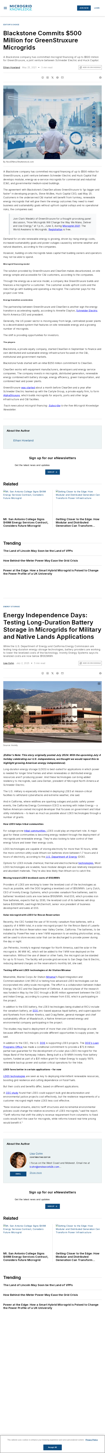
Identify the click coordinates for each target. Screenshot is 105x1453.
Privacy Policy (92, 1440)
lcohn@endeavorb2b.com (44, 1166)
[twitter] (52, 77)
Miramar (51, 976)
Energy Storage (11, 607)
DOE (42, 1043)
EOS (36, 1010)
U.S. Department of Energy (61, 856)
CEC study (12, 1092)
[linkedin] (47, 77)
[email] (62, 77)
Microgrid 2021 (71, 225)
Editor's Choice (11, 25)
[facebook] (42, 77)
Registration (56, 229)
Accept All (52, 1447)
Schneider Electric (86, 310)
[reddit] (57, 77)
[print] (100, 77)
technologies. (86, 863)
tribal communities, (35, 830)
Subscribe (54, 405)
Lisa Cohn (8, 663)
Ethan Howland (11, 67)
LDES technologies (14, 1076)
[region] (52, 1444)
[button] (5, 8)
